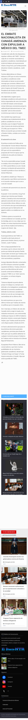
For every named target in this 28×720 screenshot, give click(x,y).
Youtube (10, 686)
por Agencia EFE (6, 51)
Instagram (10, 681)
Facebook (10, 677)
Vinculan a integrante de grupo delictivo (13, 434)
